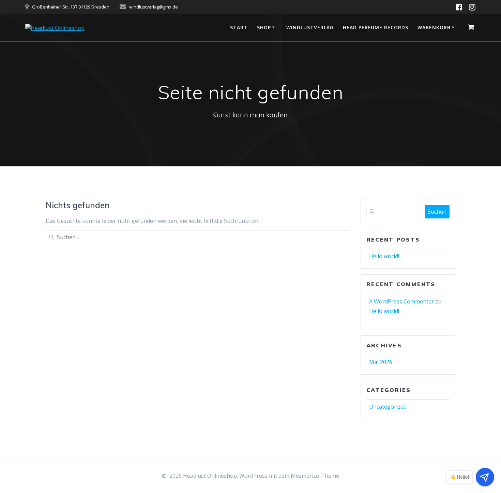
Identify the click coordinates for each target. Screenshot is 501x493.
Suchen (437, 211)
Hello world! (384, 256)
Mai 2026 (380, 362)
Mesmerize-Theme (315, 475)
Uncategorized (388, 406)
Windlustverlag (310, 27)
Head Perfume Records (375, 27)
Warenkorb (434, 27)
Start (238, 27)
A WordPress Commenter (401, 301)
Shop (264, 27)
